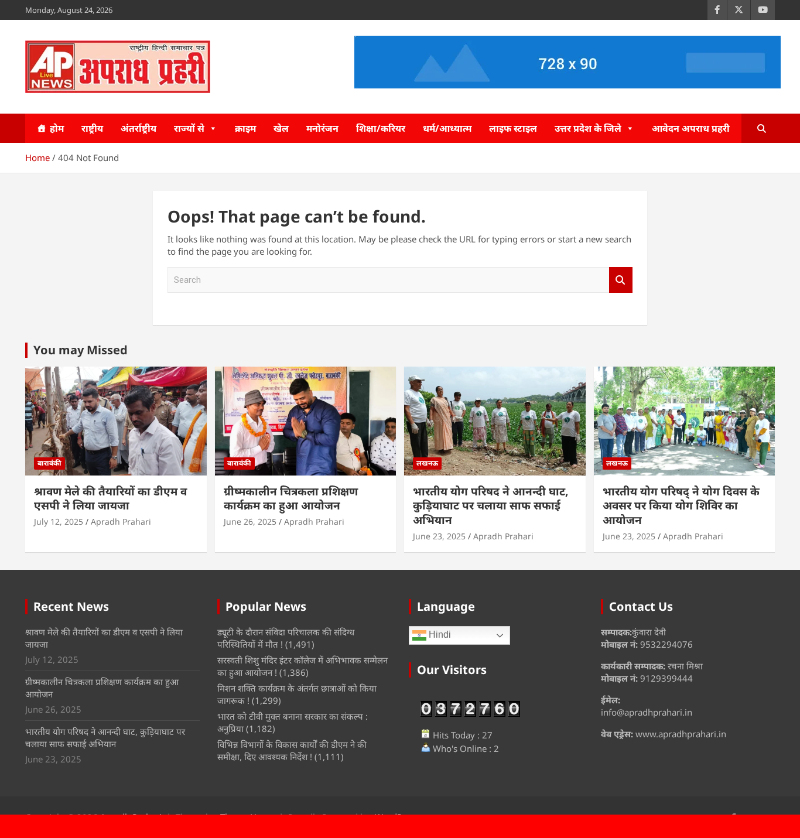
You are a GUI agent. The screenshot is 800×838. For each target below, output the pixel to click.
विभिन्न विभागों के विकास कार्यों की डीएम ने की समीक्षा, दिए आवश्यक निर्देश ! (292, 750)
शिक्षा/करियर (380, 128)
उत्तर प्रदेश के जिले (588, 128)
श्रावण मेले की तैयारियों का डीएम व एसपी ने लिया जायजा (110, 499)
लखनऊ (427, 463)
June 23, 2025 (439, 536)
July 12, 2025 (58, 521)
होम (57, 128)
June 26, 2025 (250, 521)
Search (621, 280)
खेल (281, 128)
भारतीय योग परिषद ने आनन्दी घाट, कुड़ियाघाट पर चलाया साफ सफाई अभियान (490, 506)
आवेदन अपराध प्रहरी (691, 128)
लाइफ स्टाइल (513, 128)
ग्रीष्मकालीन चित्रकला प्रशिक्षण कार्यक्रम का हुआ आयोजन (291, 499)
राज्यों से (189, 128)
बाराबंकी (49, 463)
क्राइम (245, 128)
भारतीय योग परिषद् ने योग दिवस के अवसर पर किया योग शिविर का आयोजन (681, 506)
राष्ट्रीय (92, 128)
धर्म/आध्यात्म (447, 128)
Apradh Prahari (121, 521)
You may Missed (80, 350)
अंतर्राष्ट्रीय (138, 128)
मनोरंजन (322, 128)
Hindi (438, 635)
